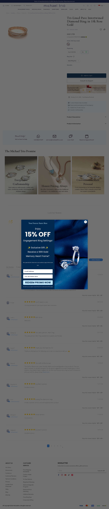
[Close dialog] (85, 221)
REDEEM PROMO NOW (38, 282)
